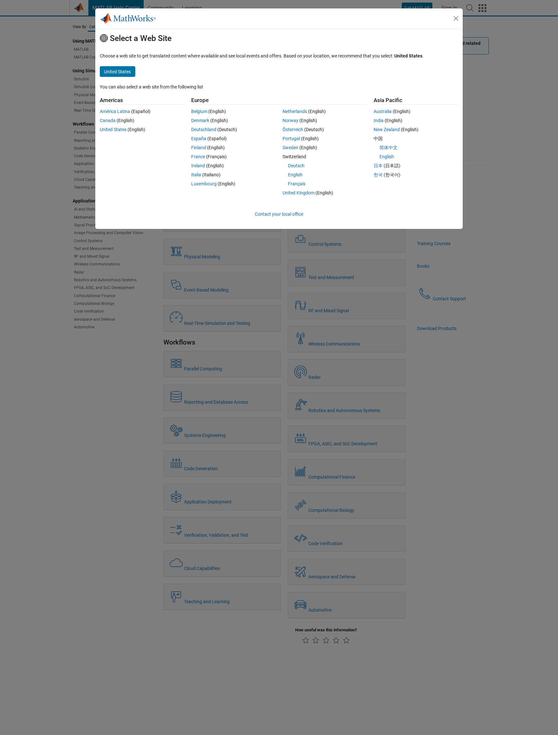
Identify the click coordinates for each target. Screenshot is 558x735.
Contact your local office (279, 214)
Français (296, 183)
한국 (378, 174)
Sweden (290, 147)
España (198, 138)
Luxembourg (204, 183)
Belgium (199, 111)
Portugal (291, 138)
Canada (108, 120)
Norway (290, 120)
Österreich (293, 129)
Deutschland (203, 129)
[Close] (455, 18)
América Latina (115, 111)
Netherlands (295, 111)
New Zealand (387, 129)
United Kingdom (299, 192)
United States (113, 129)
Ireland (198, 165)
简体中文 (388, 147)
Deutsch (296, 165)
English (295, 174)
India (379, 120)
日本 (378, 165)
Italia (196, 174)
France (198, 156)
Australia (383, 111)
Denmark (200, 120)
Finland (198, 147)
